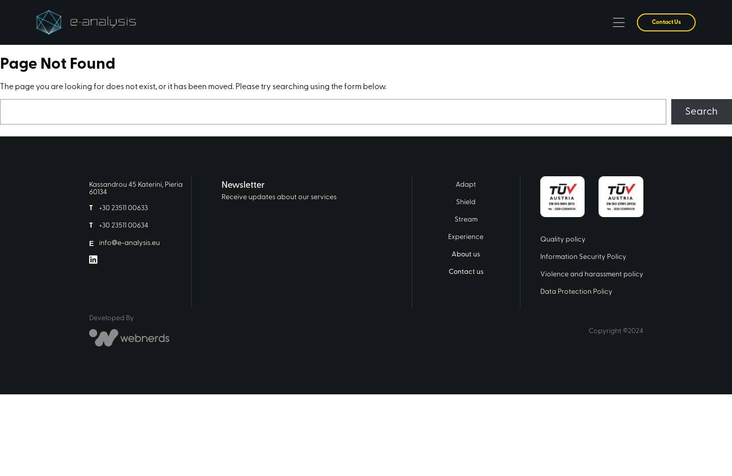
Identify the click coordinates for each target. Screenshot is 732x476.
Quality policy (563, 239)
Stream (466, 220)
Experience (466, 237)
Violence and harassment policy (591, 274)
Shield (466, 202)
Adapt (466, 185)
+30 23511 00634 (123, 226)
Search (701, 112)
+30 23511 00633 (123, 208)
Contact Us (666, 22)
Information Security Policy (583, 257)
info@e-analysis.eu (129, 243)
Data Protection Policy (576, 292)
